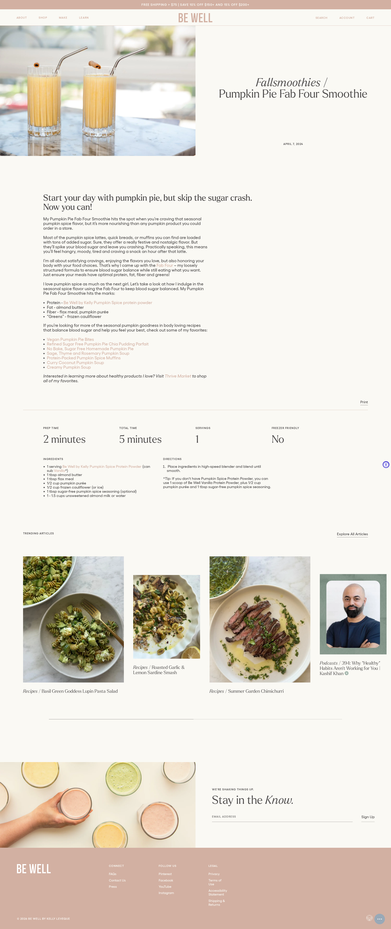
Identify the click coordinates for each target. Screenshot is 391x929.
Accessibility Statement (217, 892)
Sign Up (368, 817)
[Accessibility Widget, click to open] (386, 464)
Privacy (214, 874)
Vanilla (59, 470)
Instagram (166, 893)
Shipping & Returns (216, 903)
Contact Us (117, 880)
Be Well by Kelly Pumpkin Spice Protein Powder (101, 466)
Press (113, 886)
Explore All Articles (352, 534)
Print (364, 402)
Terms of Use (214, 882)
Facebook (166, 880)
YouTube (165, 886)
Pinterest (165, 874)
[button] (21, 17)
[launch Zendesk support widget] (379, 919)
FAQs (112, 874)
